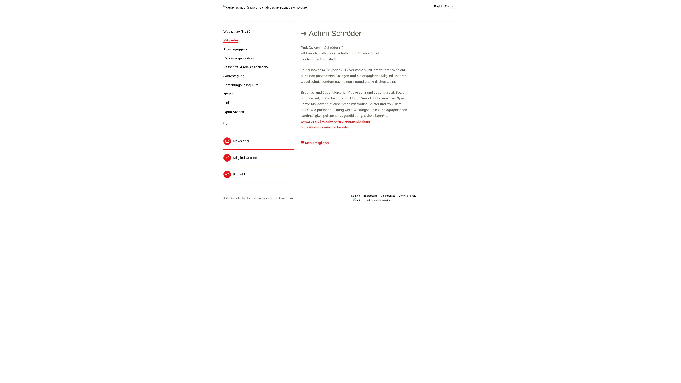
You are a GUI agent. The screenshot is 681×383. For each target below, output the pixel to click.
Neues (228, 94)
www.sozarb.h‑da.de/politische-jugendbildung (335, 121)
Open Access (233, 112)
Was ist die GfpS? (237, 31)
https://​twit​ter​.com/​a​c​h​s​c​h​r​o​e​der (325, 127)
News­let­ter (241, 141)
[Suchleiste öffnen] (226, 123)
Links (227, 103)
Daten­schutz (387, 195)
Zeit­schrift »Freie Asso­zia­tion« (246, 67)
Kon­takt (239, 174)
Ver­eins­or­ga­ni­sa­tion (238, 58)
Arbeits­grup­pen (235, 49)
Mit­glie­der (230, 40)
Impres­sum (370, 195)
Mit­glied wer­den (245, 158)
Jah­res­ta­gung (234, 76)
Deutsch (450, 6)
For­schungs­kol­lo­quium (240, 85)
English (438, 6)
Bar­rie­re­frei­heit (407, 195)
